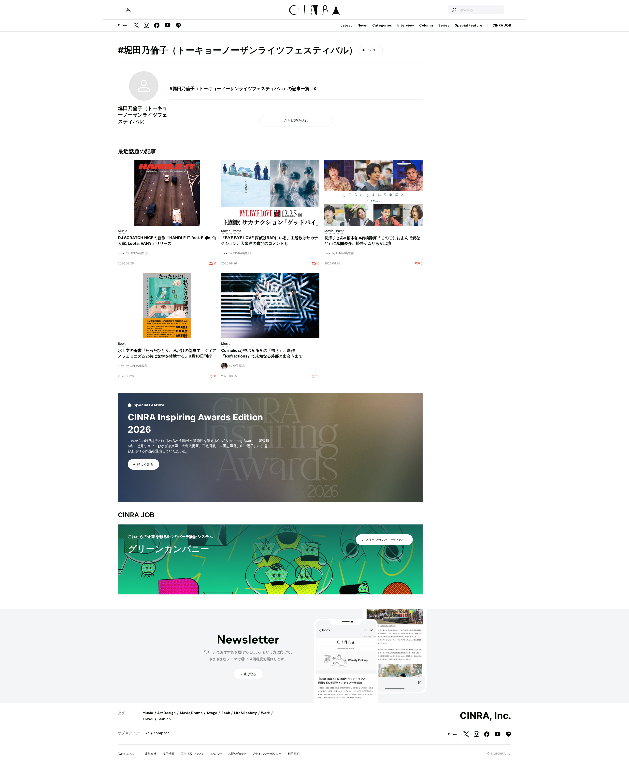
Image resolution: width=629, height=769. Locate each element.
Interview (405, 25)
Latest (346, 25)
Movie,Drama (191, 712)
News (362, 25)
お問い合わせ (237, 753)
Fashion (164, 719)
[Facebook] (156, 26)
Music (148, 712)
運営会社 (151, 753)
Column (426, 25)
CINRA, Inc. (485, 715)
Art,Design (166, 712)
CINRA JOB (501, 25)
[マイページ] (128, 10)
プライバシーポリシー (267, 753)
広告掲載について (192, 753)
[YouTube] (167, 25)
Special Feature (468, 25)
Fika (146, 733)
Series (443, 25)
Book (225, 712)
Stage (212, 712)
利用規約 (294, 753)
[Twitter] (136, 26)
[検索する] (454, 9)
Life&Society (245, 712)
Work (265, 712)
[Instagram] (146, 26)
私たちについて (128, 753)
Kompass (162, 733)
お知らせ (216, 753)
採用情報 (168, 753)
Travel (148, 719)
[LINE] (178, 26)
